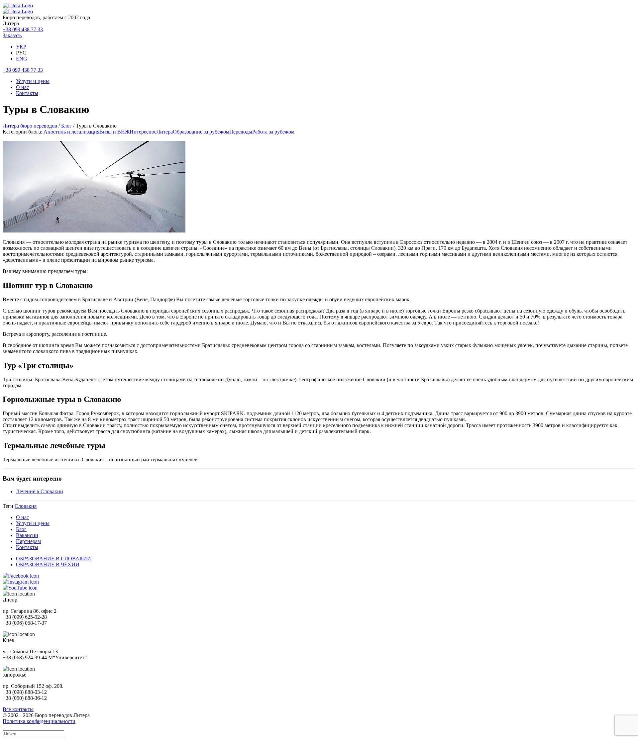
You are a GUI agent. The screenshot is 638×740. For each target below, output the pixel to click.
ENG (21, 58)
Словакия (26, 506)
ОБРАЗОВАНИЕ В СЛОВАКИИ (53, 558)
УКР (21, 46)
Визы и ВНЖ (114, 132)
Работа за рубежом (273, 132)
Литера (165, 132)
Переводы (240, 132)
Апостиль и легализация (71, 132)
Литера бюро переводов (30, 126)
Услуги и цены (33, 81)
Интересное (143, 132)
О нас (22, 87)
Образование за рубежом (201, 132)
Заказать (12, 35)
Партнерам (28, 541)
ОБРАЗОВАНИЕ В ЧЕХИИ (47, 564)
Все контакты (18, 709)
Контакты (27, 93)
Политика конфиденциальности (39, 721)
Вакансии (27, 535)
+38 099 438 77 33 (23, 29)
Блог (66, 126)
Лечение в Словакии (39, 491)
